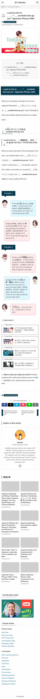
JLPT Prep (5, 663)
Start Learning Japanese (10, 655)
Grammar (5, 658)
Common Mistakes (8, 678)
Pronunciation (6, 672)
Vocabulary (5, 661)
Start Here (5, 632)
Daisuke (20, 442)
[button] (4, 405)
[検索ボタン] (37, 2)
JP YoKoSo (20, 3)
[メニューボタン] (2, 2)
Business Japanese (8, 675)
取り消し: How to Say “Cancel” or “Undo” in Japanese (25, 341)
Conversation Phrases (10, 22)
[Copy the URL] (35, 405)
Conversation (6, 669)
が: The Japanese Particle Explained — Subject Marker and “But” (24, 330)
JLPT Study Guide (8, 638)
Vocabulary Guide (8, 643)
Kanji (3, 666)
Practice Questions (8, 646)
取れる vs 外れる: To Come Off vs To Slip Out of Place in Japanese (25, 353)
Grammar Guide (7, 635)
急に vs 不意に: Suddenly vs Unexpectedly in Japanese (24, 364)
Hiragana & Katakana (9, 681)
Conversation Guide (8, 641)
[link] (20, 466)
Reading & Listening (8, 684)
